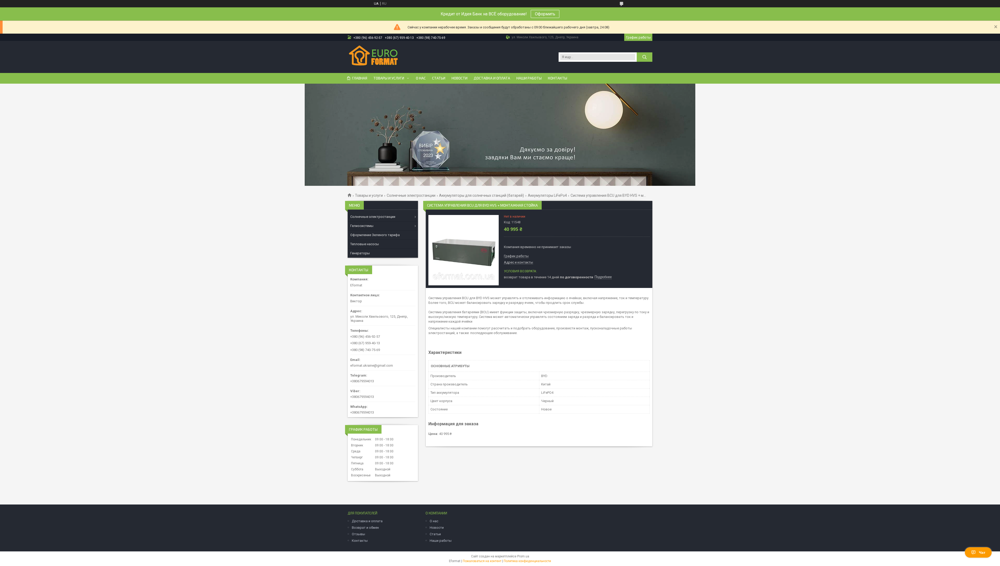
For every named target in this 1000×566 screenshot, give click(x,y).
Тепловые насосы (364, 244)
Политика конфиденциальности (527, 561)
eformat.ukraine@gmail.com (371, 365)
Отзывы (358, 534)
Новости (459, 78)
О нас (421, 78)
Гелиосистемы (361, 226)
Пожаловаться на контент (482, 561)
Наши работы (529, 78)
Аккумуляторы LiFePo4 (547, 195)
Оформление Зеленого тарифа (375, 235)
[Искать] (644, 57)
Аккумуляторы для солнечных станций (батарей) (481, 195)
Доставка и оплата (492, 78)
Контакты (557, 78)
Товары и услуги (388, 78)
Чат (982, 552)
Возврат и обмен (365, 528)
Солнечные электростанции (411, 195)
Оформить (545, 13)
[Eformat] (373, 57)
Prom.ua (523, 556)
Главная (359, 78)
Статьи (438, 78)
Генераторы (360, 253)
